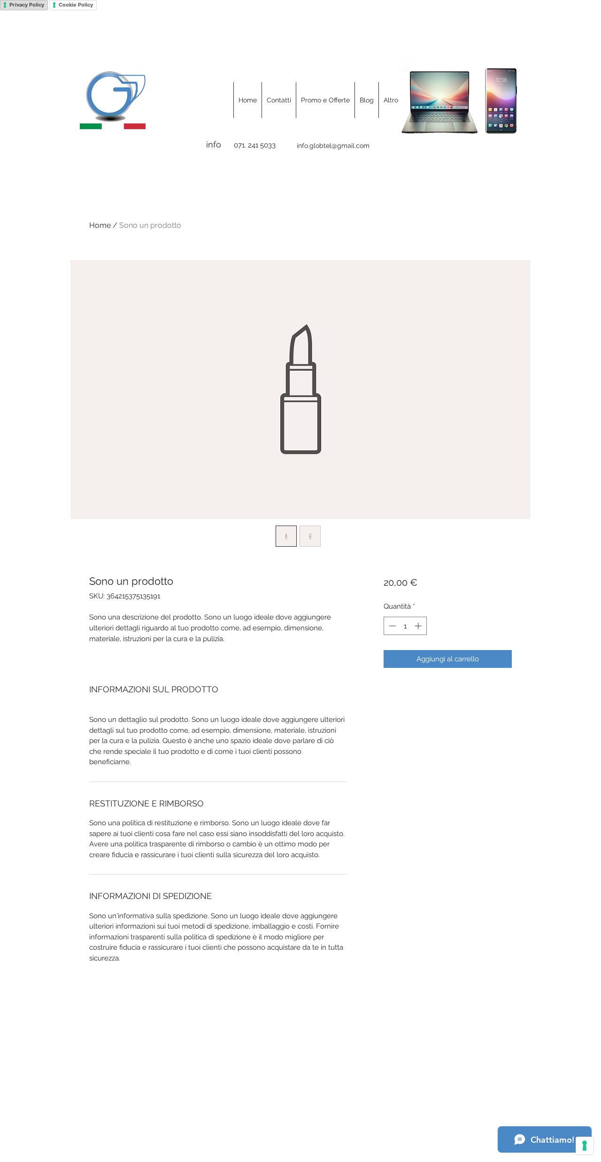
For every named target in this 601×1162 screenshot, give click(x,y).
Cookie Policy (76, 4)
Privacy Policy (26, 4)
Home (100, 225)
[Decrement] (391, 626)
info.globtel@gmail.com (333, 145)
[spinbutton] (405, 626)
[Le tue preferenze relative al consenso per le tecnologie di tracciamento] (584, 1145)
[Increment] (419, 626)
